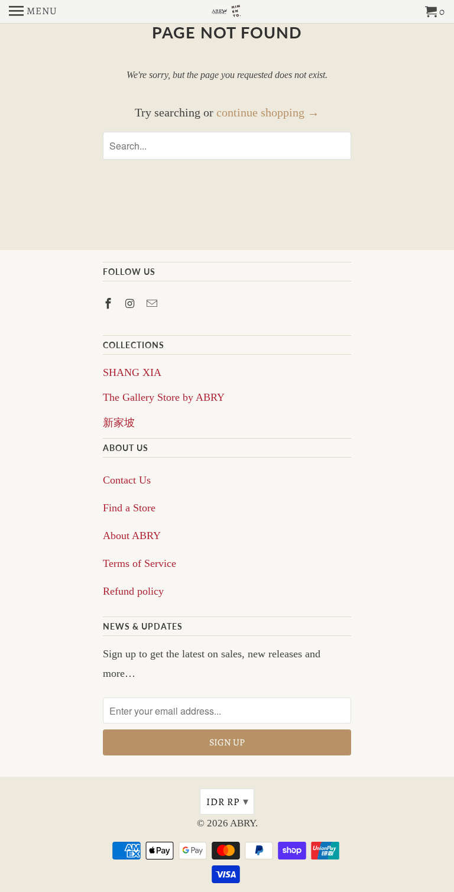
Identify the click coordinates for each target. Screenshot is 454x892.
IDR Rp (227, 801)
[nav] (33, 12)
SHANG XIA (132, 372)
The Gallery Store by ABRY (164, 397)
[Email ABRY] (153, 304)
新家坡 (119, 423)
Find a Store (129, 508)
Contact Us (127, 480)
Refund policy (133, 591)
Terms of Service (139, 563)
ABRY (242, 823)
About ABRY (132, 535)
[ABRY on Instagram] (131, 304)
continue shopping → (267, 112)
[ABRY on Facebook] (109, 304)
